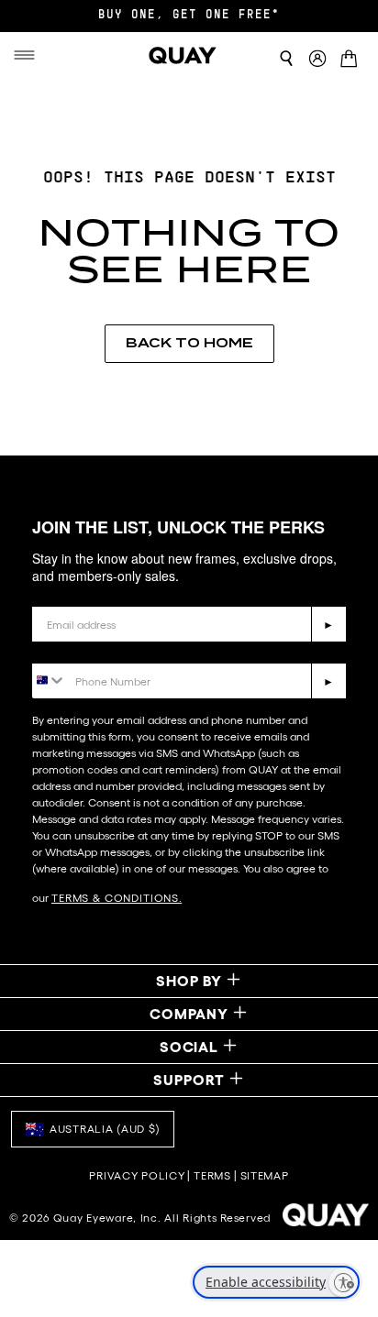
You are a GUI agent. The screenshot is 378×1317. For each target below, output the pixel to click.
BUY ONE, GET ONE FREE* (189, 15)
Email (51, 592)
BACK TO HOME (189, 342)
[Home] (183, 56)
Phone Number (85, 649)
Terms (212, 1175)
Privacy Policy (136, 1175)
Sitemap (264, 1175)
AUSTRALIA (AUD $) (105, 1129)
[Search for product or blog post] (286, 58)
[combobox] (49, 680)
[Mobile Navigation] (26, 55)
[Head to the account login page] (317, 59)
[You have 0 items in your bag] (352, 60)
